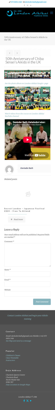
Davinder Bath (26, 168)
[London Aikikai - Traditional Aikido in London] (27, 13)
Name (7, 270)
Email (7, 280)
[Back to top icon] (49, 404)
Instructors (10, 360)
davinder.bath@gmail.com (35, 2)
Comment (9, 241)
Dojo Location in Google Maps (18, 385)
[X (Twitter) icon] (28, 5)
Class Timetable (12, 358)
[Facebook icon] (24, 5)
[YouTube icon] (31, 5)
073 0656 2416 (16, 2)
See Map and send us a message (18, 341)
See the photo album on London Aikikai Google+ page (26, 83)
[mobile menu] (51, 13)
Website (7, 290)
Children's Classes (13, 355)
